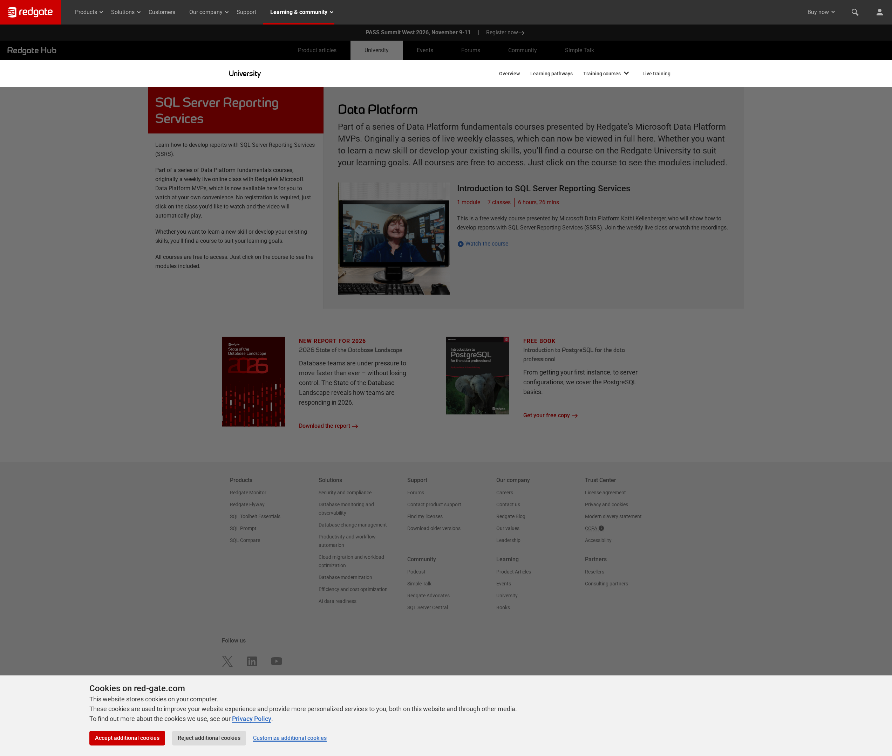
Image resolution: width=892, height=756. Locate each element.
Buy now (818, 12)
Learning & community (298, 12)
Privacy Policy (251, 718)
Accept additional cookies (127, 738)
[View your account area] (879, 12)
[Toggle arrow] (833, 12)
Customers (162, 12)
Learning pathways (551, 73)
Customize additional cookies (290, 738)
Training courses (602, 73)
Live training (656, 73)
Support (246, 12)
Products (86, 12)
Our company (206, 12)
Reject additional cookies (209, 738)
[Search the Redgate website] (855, 12)
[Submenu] (626, 73)
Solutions (123, 12)
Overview (509, 73)
